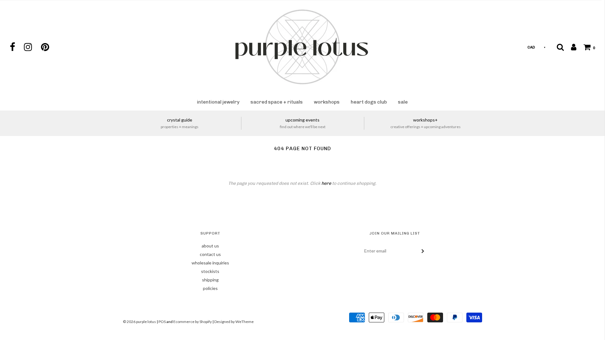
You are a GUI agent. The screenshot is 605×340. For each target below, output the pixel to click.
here (326, 183)
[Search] (560, 47)
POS (162, 321)
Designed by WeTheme (234, 321)
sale (403, 102)
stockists (210, 271)
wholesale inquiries (210, 262)
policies (210, 288)
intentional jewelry (218, 102)
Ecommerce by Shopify (192, 321)
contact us (210, 254)
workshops (327, 102)
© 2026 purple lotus (140, 321)
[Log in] (570, 47)
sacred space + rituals (277, 102)
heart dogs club (369, 102)
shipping (210, 279)
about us (210, 245)
